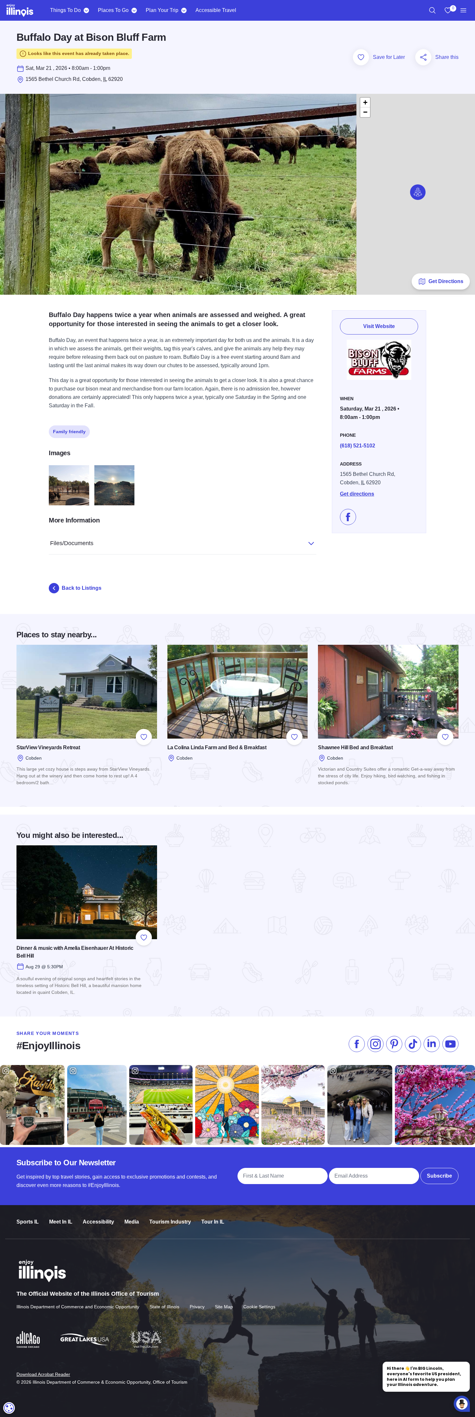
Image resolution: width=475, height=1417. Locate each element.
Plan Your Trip (162, 10)
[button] (418, 192)
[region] (432, 10)
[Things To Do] (86, 10)
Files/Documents (71, 543)
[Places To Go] (134, 10)
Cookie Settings (259, 1306)
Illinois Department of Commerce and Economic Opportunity (77, 1306)
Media (131, 1222)
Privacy (197, 1306)
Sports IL (27, 1222)
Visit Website (379, 326)
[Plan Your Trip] (184, 10)
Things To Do (65, 10)
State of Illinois (164, 1306)
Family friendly (69, 431)
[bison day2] (69, 485)
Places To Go (113, 10)
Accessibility (98, 1222)
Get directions (357, 494)
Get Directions (445, 281)
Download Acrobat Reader (43, 1374)
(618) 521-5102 (357, 445)
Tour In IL (212, 1222)
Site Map (224, 1306)
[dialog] (9, 1408)
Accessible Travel (215, 10)
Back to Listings (81, 588)
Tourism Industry (170, 1222)
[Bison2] (114, 485)
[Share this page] (423, 57)
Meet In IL (60, 1222)
